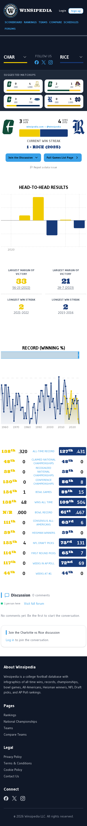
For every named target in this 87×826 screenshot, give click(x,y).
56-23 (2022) (21, 288)
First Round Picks (43, 553)
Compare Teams (15, 734)
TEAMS (43, 22)
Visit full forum (34, 603)
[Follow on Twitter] (44, 62)
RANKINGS (30, 22)
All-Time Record (44, 451)
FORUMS (10, 28)
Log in (10, 640)
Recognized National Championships (43, 471)
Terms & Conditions (18, 763)
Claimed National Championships (44, 461)
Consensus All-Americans (43, 522)
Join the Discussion (20, 157)
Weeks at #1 (44, 573)
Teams (8, 728)
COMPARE (55, 22)
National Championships (20, 721)
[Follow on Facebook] (37, 62)
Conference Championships (43, 481)
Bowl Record (43, 512)
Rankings (10, 715)
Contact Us (11, 776)
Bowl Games (43, 492)
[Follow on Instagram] (50, 62)
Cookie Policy (13, 770)
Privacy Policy (13, 757)
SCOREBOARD (13, 22)
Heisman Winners (43, 532)
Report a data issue (45, 167)
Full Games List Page (60, 157)
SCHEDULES (71, 22)
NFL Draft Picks (43, 543)
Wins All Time (44, 502)
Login (62, 10)
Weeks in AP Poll (44, 563)
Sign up (76, 11)
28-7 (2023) (66, 288)
